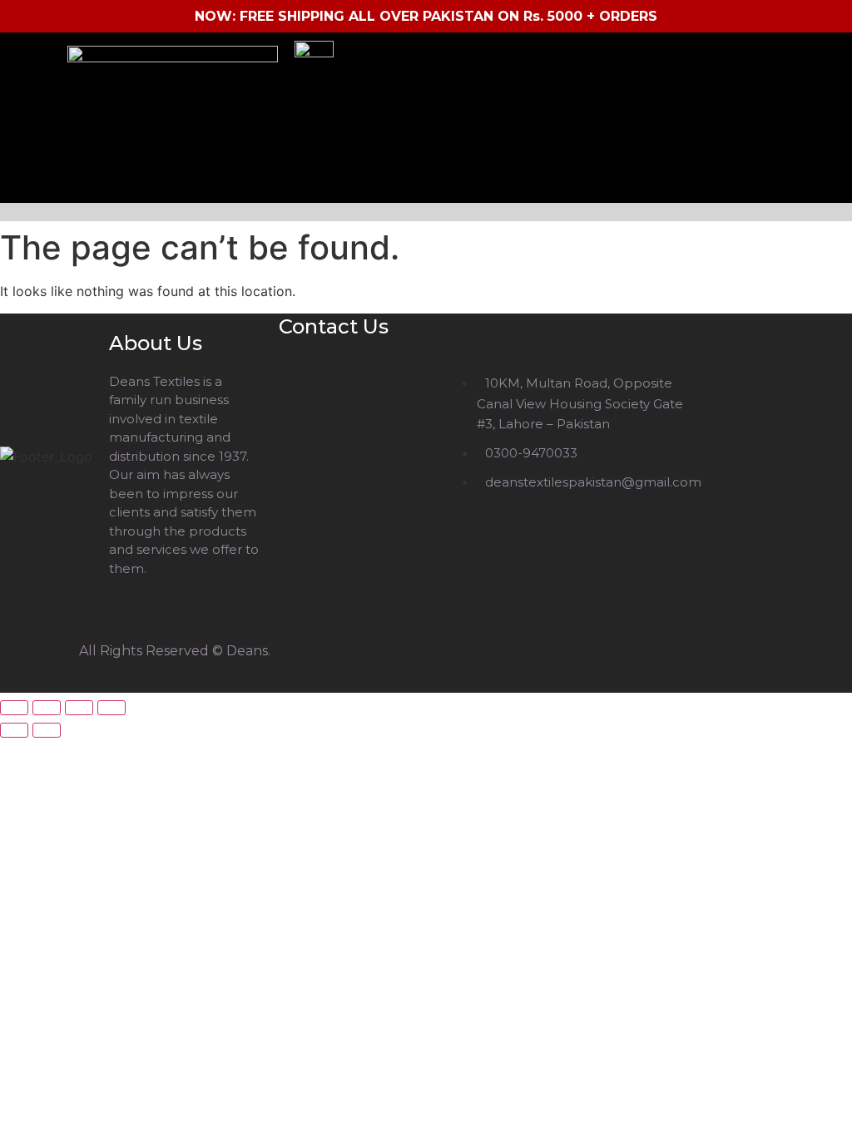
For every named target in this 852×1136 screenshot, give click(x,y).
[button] (430, 212)
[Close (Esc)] (111, 707)
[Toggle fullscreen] (46, 707)
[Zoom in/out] (14, 707)
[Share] (79, 707)
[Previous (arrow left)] (14, 730)
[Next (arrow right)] (46, 730)
